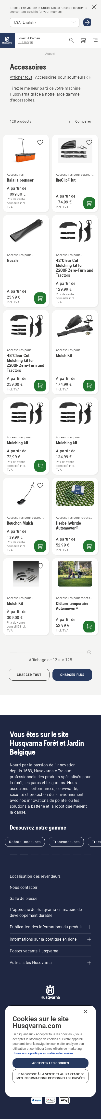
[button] (40, 143)
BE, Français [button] (25, 42)
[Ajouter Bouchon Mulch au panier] (40, 546)
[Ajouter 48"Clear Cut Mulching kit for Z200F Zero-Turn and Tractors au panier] (40, 385)
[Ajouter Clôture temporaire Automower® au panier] (89, 626)
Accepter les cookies (50, 1063)
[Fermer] (86, 1011)
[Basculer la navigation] (95, 40)
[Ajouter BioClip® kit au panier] (89, 203)
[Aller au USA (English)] (87, 22)
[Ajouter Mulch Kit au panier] (89, 385)
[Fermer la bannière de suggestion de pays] (94, 7)
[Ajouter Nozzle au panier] (40, 298)
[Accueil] (7, 40)
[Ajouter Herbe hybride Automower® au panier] (89, 546)
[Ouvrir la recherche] (71, 40)
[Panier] (83, 40)
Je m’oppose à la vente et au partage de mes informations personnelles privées (50, 1076)
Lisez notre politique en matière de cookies (44, 1053)
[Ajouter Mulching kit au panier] (40, 466)
